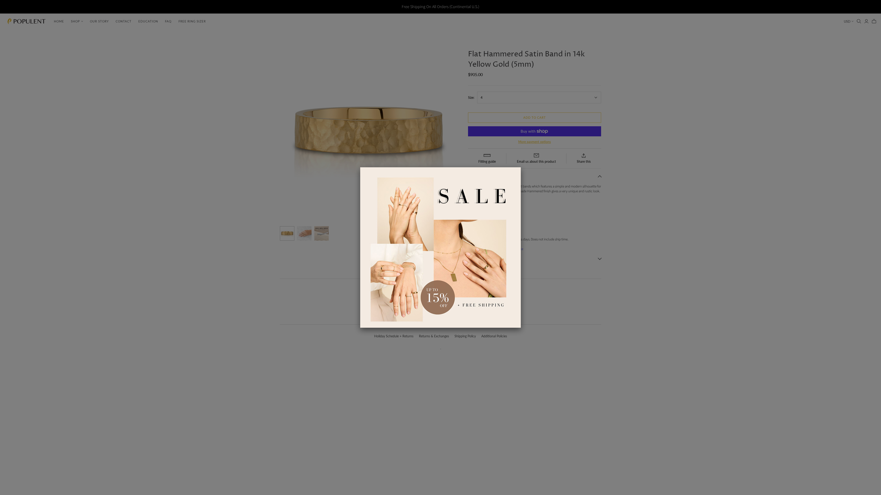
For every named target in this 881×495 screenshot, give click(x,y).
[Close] (521, 167)
